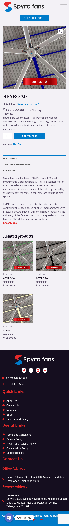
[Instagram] (38, 370)
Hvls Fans (18, 144)
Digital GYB (36, 519)
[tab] (34, 158)
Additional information (17, 164)
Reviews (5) (9, 170)
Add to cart (30, 136)
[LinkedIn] (31, 370)
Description (10, 158)
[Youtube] (45, 370)
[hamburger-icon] (63, 6)
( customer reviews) (28, 104)
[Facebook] (24, 370)
